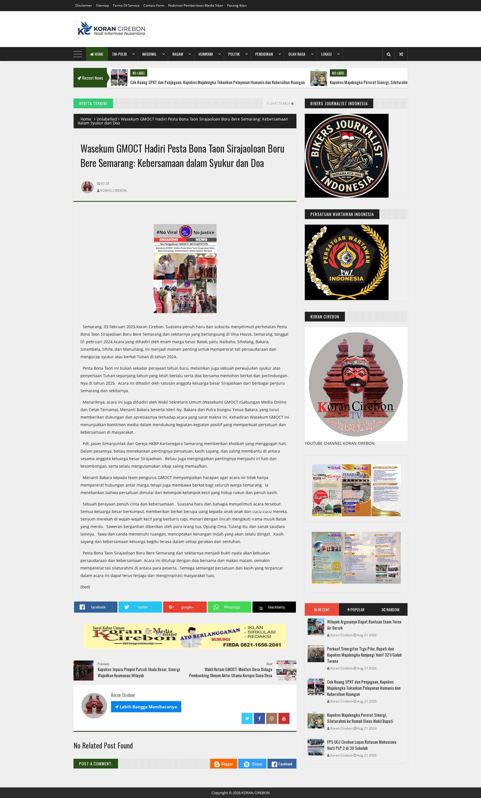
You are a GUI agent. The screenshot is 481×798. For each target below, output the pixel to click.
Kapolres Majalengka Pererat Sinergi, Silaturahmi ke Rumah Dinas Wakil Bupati (363, 82)
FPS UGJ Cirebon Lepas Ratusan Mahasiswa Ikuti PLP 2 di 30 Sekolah (361, 745)
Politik (234, 54)
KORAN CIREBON (255, 792)
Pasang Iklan (237, 5)
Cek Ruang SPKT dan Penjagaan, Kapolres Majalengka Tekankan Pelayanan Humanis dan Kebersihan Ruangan (187, 82)
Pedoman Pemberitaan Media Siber (195, 5)
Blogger (227, 764)
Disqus (257, 764)
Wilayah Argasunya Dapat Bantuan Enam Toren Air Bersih (364, 624)
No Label (108, 73)
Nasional (149, 54)
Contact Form (153, 5)
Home (98, 54)
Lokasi (326, 54)
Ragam (177, 54)
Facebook (285, 764)
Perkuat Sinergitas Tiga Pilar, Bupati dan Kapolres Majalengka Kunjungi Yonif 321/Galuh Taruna (364, 654)
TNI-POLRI (119, 54)
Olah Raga (296, 54)
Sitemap (102, 5)
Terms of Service (126, 5)
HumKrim (205, 54)
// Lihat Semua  (280, 103)
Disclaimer (83, 5)
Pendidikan (264, 54)
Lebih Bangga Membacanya (146, 706)
